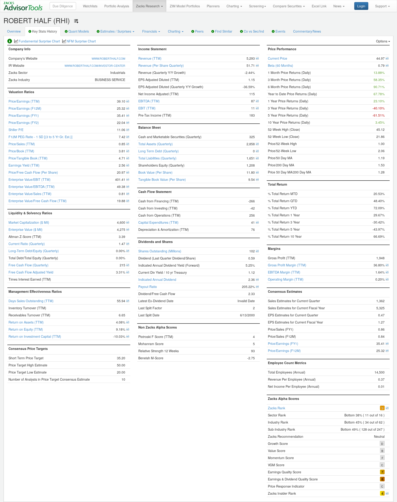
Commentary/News (307, 31)
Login (361, 6)
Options (382, 41)
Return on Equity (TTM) (26, 329)
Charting (233, 6)
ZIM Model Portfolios (185, 6)
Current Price (277, 58)
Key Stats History (44, 31)
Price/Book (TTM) (21, 151)
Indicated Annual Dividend (157, 279)
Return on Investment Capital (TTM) (35, 336)
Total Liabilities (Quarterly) (157, 158)
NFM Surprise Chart (81, 41)
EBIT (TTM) (147, 108)
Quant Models (78, 31)
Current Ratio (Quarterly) (27, 243)
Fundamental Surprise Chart (39, 41)
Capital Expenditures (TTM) (158, 222)
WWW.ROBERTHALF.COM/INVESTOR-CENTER (95, 65)
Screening (256, 6)
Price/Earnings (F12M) (25, 108)
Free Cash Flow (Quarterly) (28, 265)
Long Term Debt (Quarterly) (158, 151)
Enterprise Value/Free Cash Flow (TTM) (38, 200)
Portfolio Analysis (116, 6)
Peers (199, 31)
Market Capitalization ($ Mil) (29, 222)
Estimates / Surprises (115, 31)
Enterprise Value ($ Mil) (26, 229)
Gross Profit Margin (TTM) (287, 265)
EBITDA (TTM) (149, 101)
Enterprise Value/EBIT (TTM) (30, 179)
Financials (150, 31)
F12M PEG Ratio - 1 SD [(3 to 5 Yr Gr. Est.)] (40, 136)
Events (280, 31)
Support (381, 6)
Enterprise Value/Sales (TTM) (30, 193)
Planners (213, 6)
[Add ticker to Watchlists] (76, 21)
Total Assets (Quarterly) (155, 144)
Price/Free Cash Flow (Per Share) (33, 172)
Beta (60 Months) (280, 65)
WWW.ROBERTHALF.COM (108, 58)
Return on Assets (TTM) (26, 322)
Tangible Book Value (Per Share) (162, 179)
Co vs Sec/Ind (253, 31)
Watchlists (90, 6)
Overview (14, 31)
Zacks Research (148, 6)
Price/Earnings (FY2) (24, 122)
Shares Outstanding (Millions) (159, 251)
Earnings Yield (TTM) (24, 165)
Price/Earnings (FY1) (24, 115)
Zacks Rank (276, 408)
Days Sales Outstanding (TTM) (31, 300)
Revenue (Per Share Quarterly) (161, 65)
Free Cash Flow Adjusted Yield (31, 272)
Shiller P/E (16, 129)
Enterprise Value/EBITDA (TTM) (32, 186)
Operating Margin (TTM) (285, 279)
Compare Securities (288, 6)
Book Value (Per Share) (155, 172)
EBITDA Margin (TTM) (284, 272)
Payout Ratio (147, 286)
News (337, 6)
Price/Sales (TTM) (22, 144)
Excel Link (319, 6)
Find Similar (223, 31)
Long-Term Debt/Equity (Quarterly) (34, 250)
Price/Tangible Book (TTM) (28, 158)
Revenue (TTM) (150, 58)
